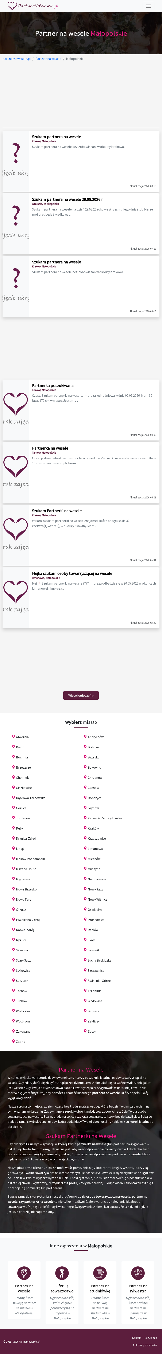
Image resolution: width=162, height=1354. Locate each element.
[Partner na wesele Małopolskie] (24, 1273)
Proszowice (96, 920)
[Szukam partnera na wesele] (16, 161)
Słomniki (94, 950)
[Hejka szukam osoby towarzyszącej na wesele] (16, 597)
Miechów (94, 859)
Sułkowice (23, 970)
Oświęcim (95, 909)
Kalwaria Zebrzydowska (105, 818)
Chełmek (22, 777)
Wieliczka (23, 1011)
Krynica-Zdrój (26, 838)
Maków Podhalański (30, 859)
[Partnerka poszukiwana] (16, 410)
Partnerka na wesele (50, 448)
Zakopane (23, 1031)
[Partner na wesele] (33, 6)
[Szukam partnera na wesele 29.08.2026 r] (16, 223)
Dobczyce (94, 798)
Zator (92, 1031)
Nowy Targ (23, 899)
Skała (91, 940)
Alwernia (22, 737)
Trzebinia (94, 991)
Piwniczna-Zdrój (28, 920)
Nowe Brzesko (26, 889)
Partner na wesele (24, 1288)
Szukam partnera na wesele (56, 136)
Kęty (19, 828)
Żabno (20, 1041)
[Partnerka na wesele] (16, 472)
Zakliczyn (94, 1021)
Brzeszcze (23, 767)
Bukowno (94, 767)
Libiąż (20, 848)
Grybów (93, 808)
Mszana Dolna (26, 869)
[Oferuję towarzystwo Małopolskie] (62, 1273)
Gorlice (21, 808)
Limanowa (95, 848)
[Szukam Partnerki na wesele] (16, 535)
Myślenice (23, 879)
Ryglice (21, 940)
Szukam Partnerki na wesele (57, 510)
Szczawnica (96, 970)
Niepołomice (97, 879)
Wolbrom (23, 1021)
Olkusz (21, 909)
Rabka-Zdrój (25, 930)
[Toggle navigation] (148, 6)
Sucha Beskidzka (99, 960)
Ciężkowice (24, 788)
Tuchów (21, 1001)
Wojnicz (93, 1011)
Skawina (22, 950)
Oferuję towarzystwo (62, 1288)
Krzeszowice (97, 838)
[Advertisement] (81, 94)
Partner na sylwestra (138, 1288)
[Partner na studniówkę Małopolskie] (100, 1273)
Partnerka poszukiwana (53, 385)
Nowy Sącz (95, 889)
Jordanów (23, 818)
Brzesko (94, 757)
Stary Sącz (23, 960)
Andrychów (96, 737)
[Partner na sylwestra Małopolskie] (138, 1273)
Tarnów (21, 991)
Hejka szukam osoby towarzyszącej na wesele (72, 573)
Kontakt (136, 1337)
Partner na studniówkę (100, 1288)
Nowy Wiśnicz (97, 899)
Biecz (20, 747)
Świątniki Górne (99, 980)
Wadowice (95, 1001)
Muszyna (94, 869)
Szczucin (22, 980)
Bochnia (22, 757)
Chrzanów (95, 777)
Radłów (93, 930)
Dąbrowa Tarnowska (30, 798)
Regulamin (151, 1337)
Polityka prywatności (145, 1345)
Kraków (93, 828)
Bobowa (94, 747)
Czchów (93, 788)
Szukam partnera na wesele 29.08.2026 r (67, 199)
